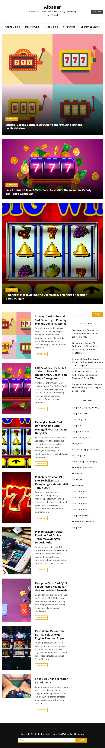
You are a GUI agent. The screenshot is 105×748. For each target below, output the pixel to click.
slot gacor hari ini (80, 413)
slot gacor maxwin (80, 431)
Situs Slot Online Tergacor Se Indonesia (51, 680)
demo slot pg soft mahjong (84, 461)
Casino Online (12, 26)
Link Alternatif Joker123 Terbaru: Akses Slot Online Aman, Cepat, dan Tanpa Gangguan (48, 191)
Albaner (52, 7)
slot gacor (77, 425)
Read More (41, 354)
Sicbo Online (51, 26)
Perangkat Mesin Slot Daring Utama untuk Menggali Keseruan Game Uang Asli (46, 296)
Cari (97, 314)
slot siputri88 (78, 479)
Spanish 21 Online (90, 26)
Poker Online (32, 26)
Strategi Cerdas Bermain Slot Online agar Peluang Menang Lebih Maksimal (43, 126)
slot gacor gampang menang (85, 407)
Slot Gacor (77, 473)
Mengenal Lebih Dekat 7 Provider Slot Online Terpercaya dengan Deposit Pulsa (50, 537)
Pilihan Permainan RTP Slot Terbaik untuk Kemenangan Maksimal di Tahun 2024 (51, 482)
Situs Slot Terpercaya (82, 467)
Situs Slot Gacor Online (83, 521)
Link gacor (77, 443)
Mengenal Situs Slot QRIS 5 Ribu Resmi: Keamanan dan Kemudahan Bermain (51, 586)
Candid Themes (76, 734)
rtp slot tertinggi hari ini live (85, 449)
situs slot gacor (79, 419)
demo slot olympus (81, 437)
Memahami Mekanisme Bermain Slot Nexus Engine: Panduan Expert (50, 634)
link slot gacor (79, 455)
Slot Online (69, 26)
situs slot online (79, 491)
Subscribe (97, 12)
